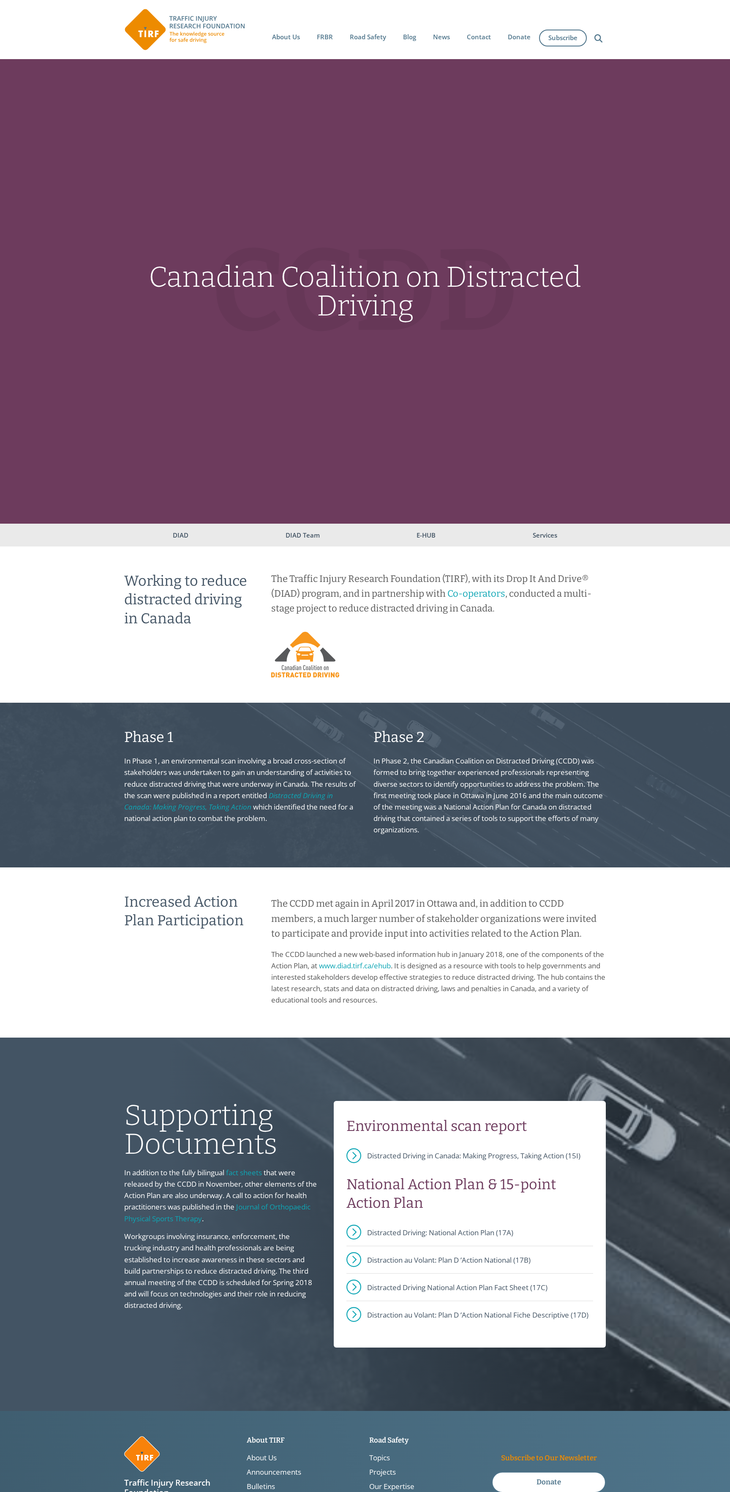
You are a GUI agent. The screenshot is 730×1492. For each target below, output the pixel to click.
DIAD (180, 535)
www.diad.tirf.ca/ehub (355, 965)
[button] (286, 37)
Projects (382, 1472)
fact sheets (244, 1172)
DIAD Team (303, 535)
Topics (379, 1458)
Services (545, 535)
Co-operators (476, 593)
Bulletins (261, 1486)
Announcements (274, 1472)
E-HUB (426, 535)
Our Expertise (391, 1486)
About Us (262, 1458)
